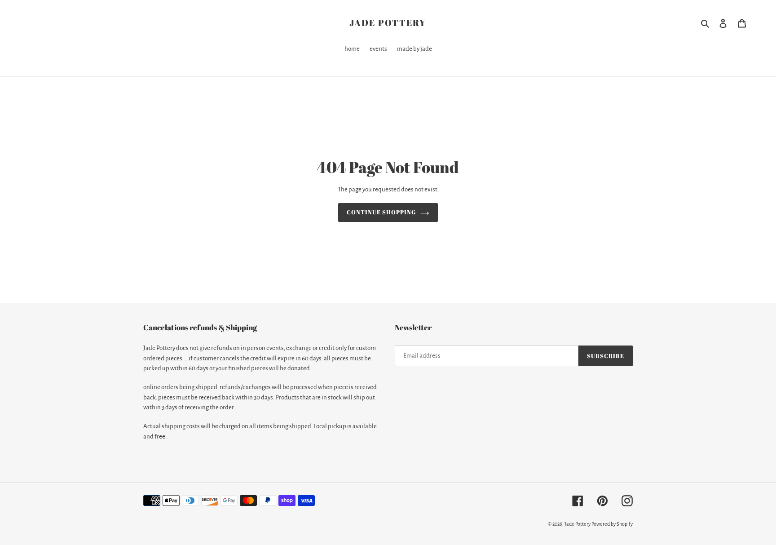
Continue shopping (381, 212)
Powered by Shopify (612, 524)
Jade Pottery (387, 23)
